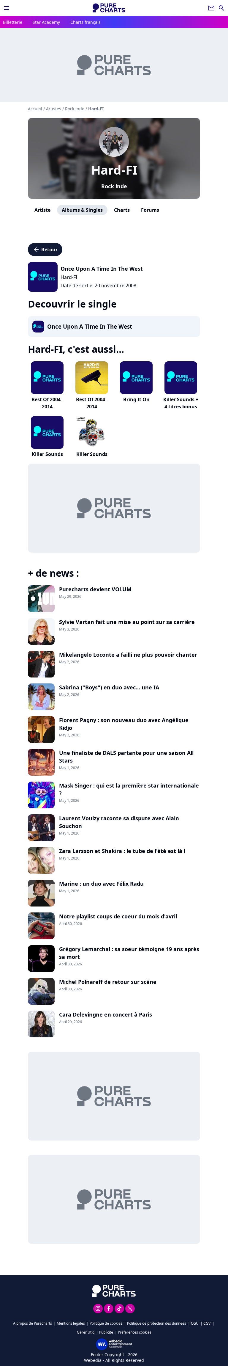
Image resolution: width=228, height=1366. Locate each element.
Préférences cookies (134, 1332)
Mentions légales (71, 1323)
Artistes (53, 109)
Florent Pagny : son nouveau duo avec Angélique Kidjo (124, 723)
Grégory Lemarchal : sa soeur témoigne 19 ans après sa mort (129, 952)
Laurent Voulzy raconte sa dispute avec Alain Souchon (119, 822)
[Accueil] (109, 8)
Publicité (106, 1332)
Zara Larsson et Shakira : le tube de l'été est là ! (122, 850)
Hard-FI (114, 169)
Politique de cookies (106, 1323)
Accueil (35, 109)
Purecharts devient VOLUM (95, 589)
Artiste (42, 210)
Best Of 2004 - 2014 (47, 403)
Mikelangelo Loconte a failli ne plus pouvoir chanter (128, 654)
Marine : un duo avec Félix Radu (101, 883)
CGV (206, 1323)
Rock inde (114, 186)
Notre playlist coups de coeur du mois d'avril (118, 916)
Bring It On (136, 399)
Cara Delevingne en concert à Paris (105, 1014)
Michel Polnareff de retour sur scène (107, 981)
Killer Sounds (47, 454)
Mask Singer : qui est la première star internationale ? (129, 789)
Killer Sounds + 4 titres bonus (180, 403)
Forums (150, 210)
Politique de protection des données (156, 1323)
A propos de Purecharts (32, 1323)
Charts (122, 210)
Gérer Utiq (85, 1332)
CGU (195, 1323)
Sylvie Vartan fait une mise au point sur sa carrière (127, 621)
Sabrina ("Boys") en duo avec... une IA (109, 687)
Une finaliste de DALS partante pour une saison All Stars (126, 756)
